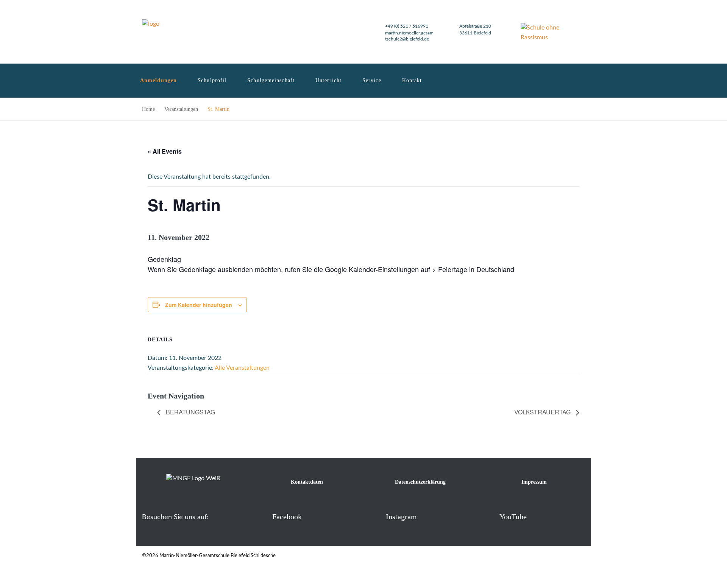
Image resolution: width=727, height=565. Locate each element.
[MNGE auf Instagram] (373, 516)
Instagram (401, 516)
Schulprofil (212, 80)
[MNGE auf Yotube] (487, 516)
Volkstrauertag (543, 412)
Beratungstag (189, 412)
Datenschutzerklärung (420, 482)
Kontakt (412, 80)
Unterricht (328, 80)
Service (371, 80)
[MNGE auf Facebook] (260, 516)
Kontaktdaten (307, 482)
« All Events (165, 151)
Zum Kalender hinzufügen (198, 304)
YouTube (513, 516)
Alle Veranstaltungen (242, 368)
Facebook (287, 516)
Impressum (534, 482)
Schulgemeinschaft (271, 80)
